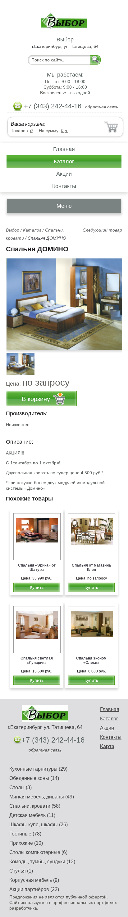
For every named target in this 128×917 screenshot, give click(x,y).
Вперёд (112, 300)
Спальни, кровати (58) (34, 806)
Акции (64, 174)
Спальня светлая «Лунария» (37, 660)
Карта (107, 746)
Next (115, 360)
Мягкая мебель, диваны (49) (41, 796)
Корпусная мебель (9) (34, 880)
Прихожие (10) (26, 843)
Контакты (64, 186)
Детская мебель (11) (32, 815)
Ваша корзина (27, 124)
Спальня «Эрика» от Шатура (37, 567)
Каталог (64, 161)
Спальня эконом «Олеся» (91, 660)
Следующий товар (102, 230)
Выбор (12, 230)
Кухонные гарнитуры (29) (38, 769)
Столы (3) (20, 787)
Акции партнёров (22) (34, 889)
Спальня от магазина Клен (91, 567)
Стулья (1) (21, 870)
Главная (64, 149)
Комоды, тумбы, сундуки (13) (42, 861)
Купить (36, 587)
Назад (16, 300)
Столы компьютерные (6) (38, 852)
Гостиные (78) (25, 833)
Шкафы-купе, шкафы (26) (38, 824)
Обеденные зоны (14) (34, 778)
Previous (17, 360)
